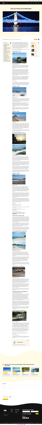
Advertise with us (17, 410)
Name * (4, 384)
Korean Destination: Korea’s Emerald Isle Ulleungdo (36, 55)
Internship (16, 412)
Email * (3, 386)
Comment (4, 388)
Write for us (16, 411)
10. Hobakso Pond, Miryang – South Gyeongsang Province (7, 60)
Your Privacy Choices (21, 424)
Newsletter (12, 411)
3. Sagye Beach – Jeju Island (7, 47)
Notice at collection (18, 424)
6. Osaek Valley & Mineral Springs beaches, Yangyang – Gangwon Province (7, 52)
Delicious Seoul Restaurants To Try (36, 51)
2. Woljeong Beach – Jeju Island (6, 46)
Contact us (12, 410)
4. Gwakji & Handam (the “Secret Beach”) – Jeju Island (7, 48)
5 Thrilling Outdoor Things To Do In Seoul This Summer (6, 374)
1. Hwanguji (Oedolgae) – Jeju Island (7, 45)
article (25, 331)
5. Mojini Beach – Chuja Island (6, 50)
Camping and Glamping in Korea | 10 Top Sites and (25, 374)
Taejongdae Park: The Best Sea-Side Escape (16, 374)
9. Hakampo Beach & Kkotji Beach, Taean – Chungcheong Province (7, 59)
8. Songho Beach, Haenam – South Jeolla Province (7, 57)
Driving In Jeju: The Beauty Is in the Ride (34, 374)
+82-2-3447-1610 (6, 414)
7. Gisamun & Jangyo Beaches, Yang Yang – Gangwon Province (6, 55)
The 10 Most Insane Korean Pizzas (36, 47)
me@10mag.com (6, 415)
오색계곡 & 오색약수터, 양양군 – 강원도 (7, 53)
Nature (36, 39)
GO (34, 39)
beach (38, 39)
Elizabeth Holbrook (20, 342)
